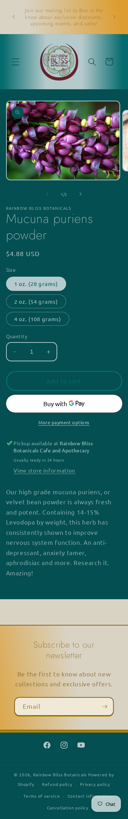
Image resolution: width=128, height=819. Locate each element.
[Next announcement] (114, 17)
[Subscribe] (104, 706)
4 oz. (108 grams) (38, 318)
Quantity (17, 336)
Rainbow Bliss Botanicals (60, 774)
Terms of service (41, 796)
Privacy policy (95, 784)
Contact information (90, 796)
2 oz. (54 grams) (36, 301)
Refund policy (57, 784)
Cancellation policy (68, 807)
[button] (15, 61)
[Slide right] (80, 194)
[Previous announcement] (14, 17)
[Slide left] (47, 194)
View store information (44, 470)
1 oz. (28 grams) (36, 283)
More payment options (64, 422)
